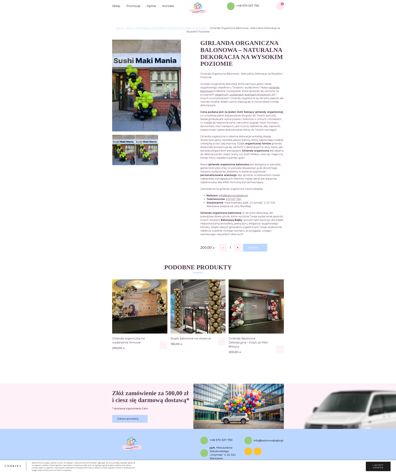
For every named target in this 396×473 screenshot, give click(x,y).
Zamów (253, 247)
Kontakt (168, 6)
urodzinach (236, 94)
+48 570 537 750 (247, 5)
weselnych (221, 94)
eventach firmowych (257, 94)
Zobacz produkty (128, 418)
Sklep (116, 6)
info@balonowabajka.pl (233, 195)
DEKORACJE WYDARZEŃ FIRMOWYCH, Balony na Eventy (171, 28)
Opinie (151, 6)
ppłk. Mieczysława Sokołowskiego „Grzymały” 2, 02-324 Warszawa (223, 453)
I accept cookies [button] (378, 466)
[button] (163, 345)
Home (120, 28)
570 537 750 (233, 199)
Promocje (133, 6)
